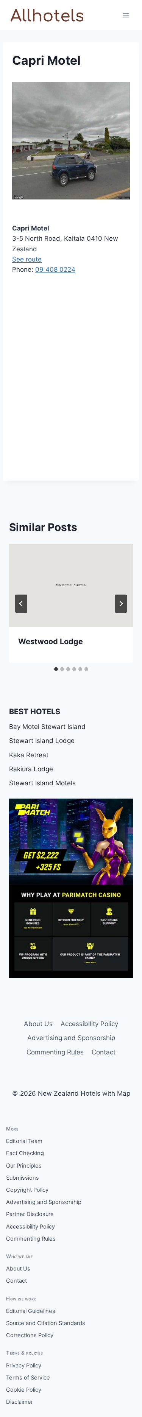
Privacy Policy (23, 1365)
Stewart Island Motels (42, 783)
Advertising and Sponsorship (71, 1038)
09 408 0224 (55, 269)
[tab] (56, 669)
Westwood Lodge (50, 641)
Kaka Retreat (28, 755)
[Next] (121, 604)
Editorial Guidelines (30, 1311)
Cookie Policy (23, 1389)
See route (27, 259)
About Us (38, 1024)
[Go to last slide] (21, 604)
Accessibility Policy (89, 1024)
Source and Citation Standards (45, 1323)
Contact (103, 1052)
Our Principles (24, 1165)
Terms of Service (28, 1377)
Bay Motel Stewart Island (47, 726)
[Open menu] (126, 15)
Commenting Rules (55, 1052)
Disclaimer (19, 1401)
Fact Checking (25, 1153)
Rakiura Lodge (31, 769)
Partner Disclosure (30, 1214)
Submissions (22, 1177)
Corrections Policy (29, 1335)
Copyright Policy (27, 1190)
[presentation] (71, 585)
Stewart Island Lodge (42, 740)
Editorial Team (24, 1141)
